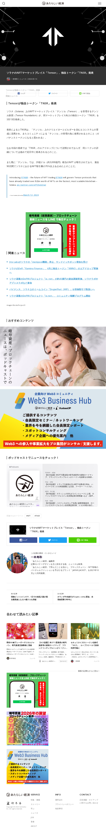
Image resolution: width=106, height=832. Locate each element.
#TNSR (37, 516)
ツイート (54, 540)
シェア (25, 540)
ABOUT (34, 826)
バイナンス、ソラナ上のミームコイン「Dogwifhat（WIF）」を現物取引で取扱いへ (52, 289)
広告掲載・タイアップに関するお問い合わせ (89, 801)
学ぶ (33, 808)
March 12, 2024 (31, 195)
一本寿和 (36, 557)
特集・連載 (35, 800)
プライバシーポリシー (64, 804)
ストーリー (35, 804)
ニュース (22, 79)
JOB (32, 817)
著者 (33, 821)
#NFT (28, 516)
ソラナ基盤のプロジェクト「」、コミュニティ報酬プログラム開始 (49, 295)
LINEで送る (84, 540)
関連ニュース (12, 96)
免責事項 (59, 808)
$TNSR (24, 177)
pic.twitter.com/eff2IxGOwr (31, 184)
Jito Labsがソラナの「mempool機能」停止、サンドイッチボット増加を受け (48, 261)
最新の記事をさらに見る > (88, 671)
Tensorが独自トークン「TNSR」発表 (23, 90)
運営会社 (59, 800)
